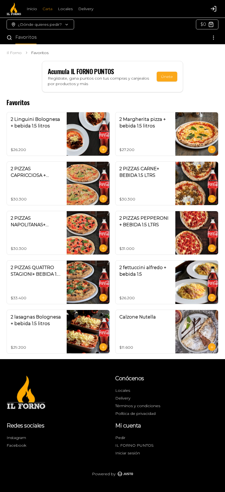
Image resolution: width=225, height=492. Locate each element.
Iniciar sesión (127, 453)
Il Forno (14, 52)
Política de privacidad (135, 413)
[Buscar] (9, 37)
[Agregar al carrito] (103, 149)
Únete (167, 76)
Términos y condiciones (137, 405)
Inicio (32, 8)
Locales (65, 8)
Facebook (16, 445)
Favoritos (25, 37)
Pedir (120, 437)
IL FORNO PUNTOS (134, 445)
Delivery (85, 8)
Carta (47, 8)
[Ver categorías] (213, 38)
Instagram (16, 437)
